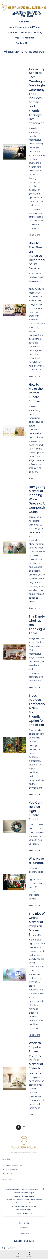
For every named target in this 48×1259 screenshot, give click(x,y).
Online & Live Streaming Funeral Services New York (24, 1200)
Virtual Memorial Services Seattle (24, 1206)
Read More (34, 234)
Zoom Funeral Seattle (24, 1203)
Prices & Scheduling (31, 32)
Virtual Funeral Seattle (24, 1210)
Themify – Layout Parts (24, 1213)
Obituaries (11, 32)
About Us (24, 21)
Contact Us (22, 43)
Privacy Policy (6, 1180)
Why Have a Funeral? (37, 860)
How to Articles (24, 1233)
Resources (28, 37)
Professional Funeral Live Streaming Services (22, 1189)
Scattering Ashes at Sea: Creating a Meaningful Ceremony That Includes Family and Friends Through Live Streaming (37, 96)
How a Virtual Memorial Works (24, 27)
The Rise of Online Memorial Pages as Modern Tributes (37, 924)
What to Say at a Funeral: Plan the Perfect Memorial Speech (36, 1055)
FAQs (16, 37)
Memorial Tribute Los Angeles (24, 1193)
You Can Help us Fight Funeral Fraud (35, 810)
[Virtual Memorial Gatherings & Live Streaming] (24, 9)
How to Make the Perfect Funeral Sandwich (36, 392)
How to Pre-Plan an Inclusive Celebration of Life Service (37, 255)
